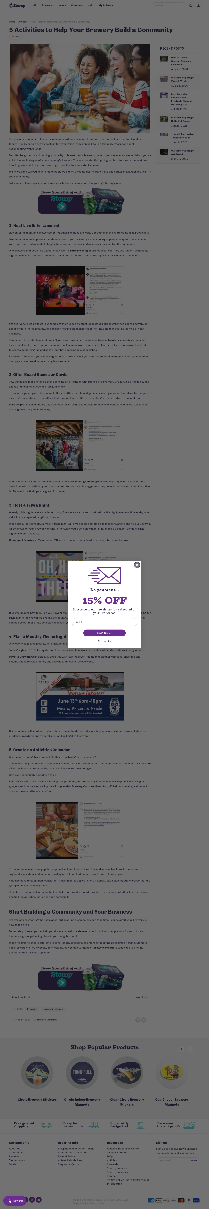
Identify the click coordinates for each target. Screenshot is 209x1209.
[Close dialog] (137, 565)
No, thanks (104, 641)
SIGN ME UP (104, 632)
